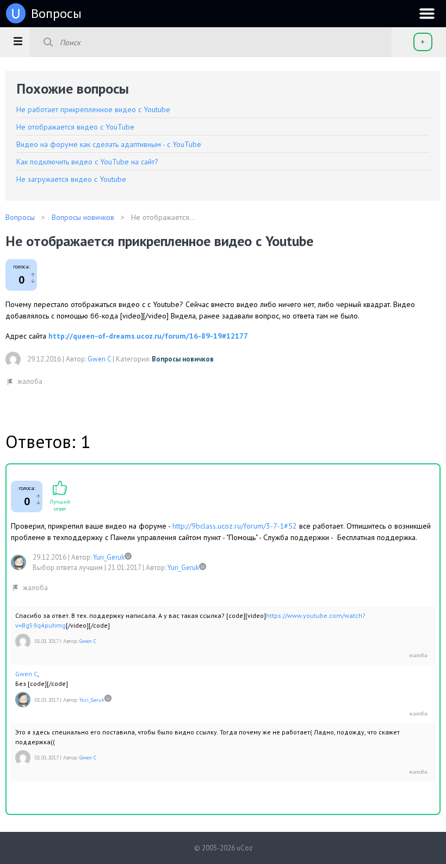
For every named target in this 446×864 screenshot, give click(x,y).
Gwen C (99, 359)
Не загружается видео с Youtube (71, 179)
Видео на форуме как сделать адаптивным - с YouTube (108, 144)
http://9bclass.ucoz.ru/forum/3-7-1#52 (234, 526)
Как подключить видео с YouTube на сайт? (87, 162)
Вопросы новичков (183, 359)
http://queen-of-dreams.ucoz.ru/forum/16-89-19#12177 (148, 336)
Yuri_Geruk (109, 557)
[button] (17, 40)
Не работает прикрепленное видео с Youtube (93, 109)
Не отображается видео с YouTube (75, 127)
